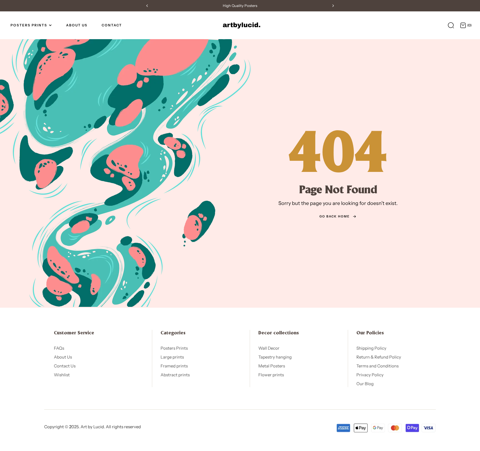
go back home (334, 216)
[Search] (451, 25)
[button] (147, 5)
